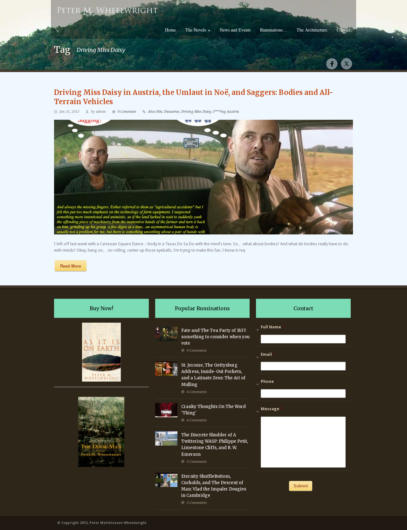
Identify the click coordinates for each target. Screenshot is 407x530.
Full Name (273, 327)
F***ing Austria (226, 112)
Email (268, 354)
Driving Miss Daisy (196, 112)
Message (272, 408)
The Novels (197, 30)
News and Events (235, 30)
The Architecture (312, 30)
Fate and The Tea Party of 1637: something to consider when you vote (215, 337)
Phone (267, 381)
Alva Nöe (155, 112)
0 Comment (127, 112)
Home (170, 30)
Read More (70, 266)
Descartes (171, 112)
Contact (343, 30)
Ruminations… (273, 30)
